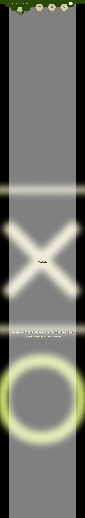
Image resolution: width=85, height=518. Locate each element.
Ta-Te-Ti (42, 262)
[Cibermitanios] (20, 10)
